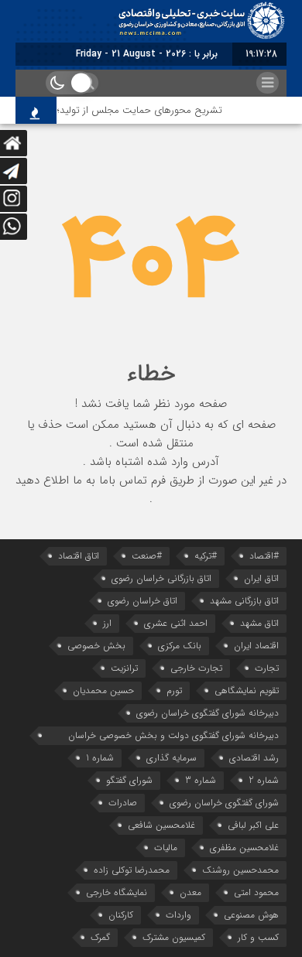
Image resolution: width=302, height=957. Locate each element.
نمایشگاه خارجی (116, 892)
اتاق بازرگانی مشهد (244, 600)
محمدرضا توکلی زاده (132, 870)
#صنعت (147, 556)
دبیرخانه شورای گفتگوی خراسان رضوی (207, 713)
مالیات (165, 847)
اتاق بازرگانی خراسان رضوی (161, 578)
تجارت (267, 668)
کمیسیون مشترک (173, 937)
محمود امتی (256, 892)
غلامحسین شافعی (161, 825)
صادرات (122, 802)
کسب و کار (258, 937)
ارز (107, 623)
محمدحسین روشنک (240, 870)
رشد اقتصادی (254, 757)
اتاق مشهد (259, 623)
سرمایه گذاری (171, 757)
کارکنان (120, 914)
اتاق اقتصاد (78, 556)
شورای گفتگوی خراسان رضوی (224, 802)
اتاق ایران (261, 578)
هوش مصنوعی (251, 914)
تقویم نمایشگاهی (246, 690)
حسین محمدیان (103, 690)
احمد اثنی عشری (176, 623)
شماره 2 (264, 780)
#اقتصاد (264, 556)
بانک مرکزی (179, 645)
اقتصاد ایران (256, 645)
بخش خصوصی (96, 645)
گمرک (100, 937)
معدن (190, 892)
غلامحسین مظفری (244, 847)
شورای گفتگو (129, 780)
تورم (174, 690)
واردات (178, 914)
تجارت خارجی (196, 668)
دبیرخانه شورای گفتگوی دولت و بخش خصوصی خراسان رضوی (173, 736)
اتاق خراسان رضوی (142, 600)
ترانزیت (124, 668)
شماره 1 (100, 757)
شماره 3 (200, 780)
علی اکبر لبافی (253, 825)
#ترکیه (205, 556)
